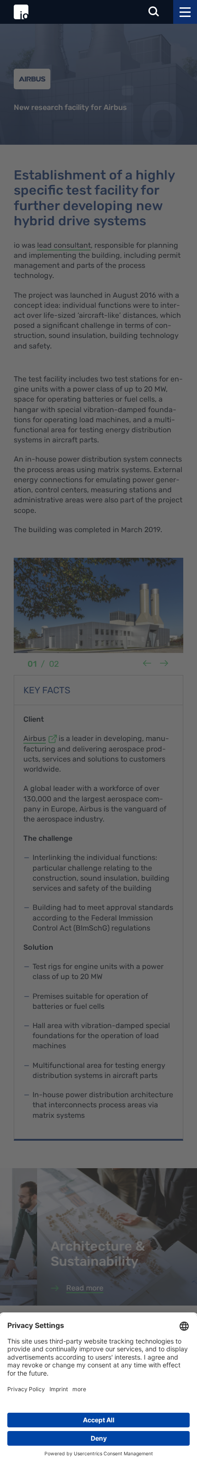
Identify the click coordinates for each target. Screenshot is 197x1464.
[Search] (153, 12)
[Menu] (185, 12)
